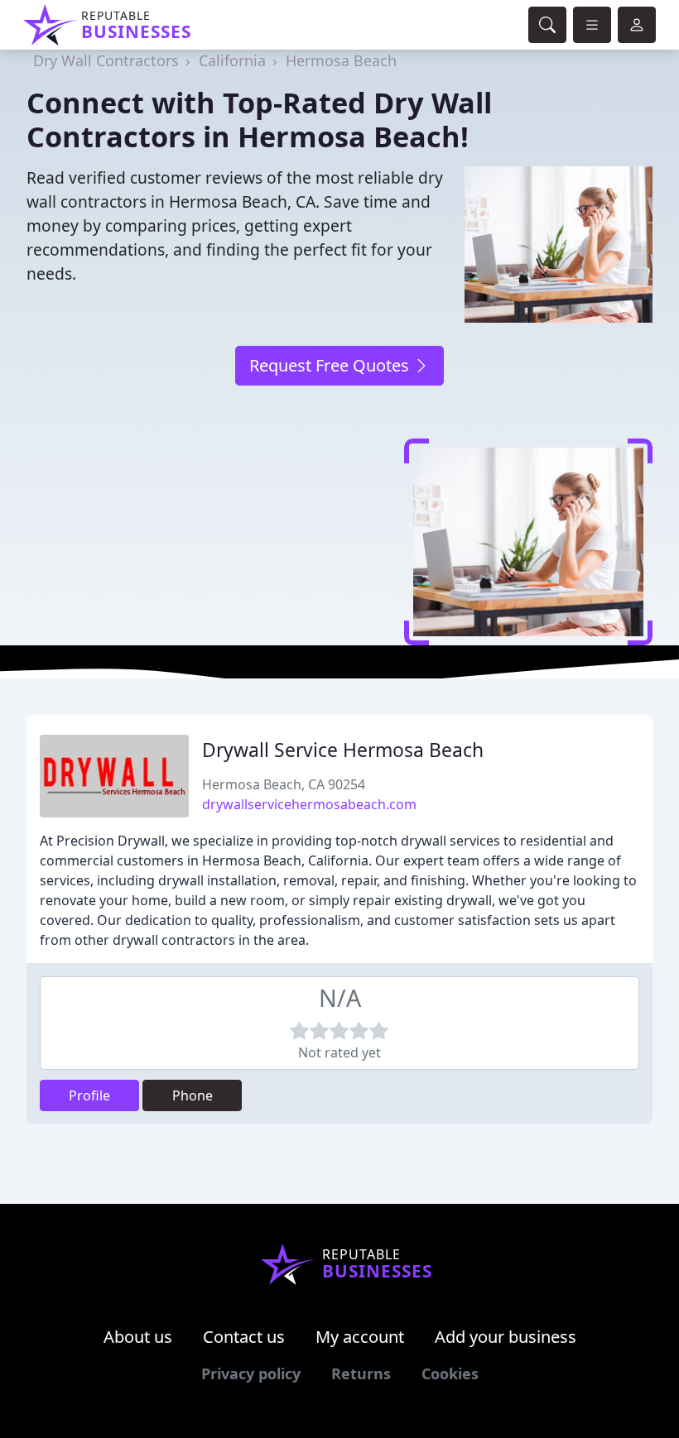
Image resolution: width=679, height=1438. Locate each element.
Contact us (244, 1336)
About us (138, 1336)
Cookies (450, 1373)
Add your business (505, 1336)
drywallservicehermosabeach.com (309, 804)
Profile (89, 1095)
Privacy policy (251, 1373)
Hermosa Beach (341, 60)
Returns (361, 1373)
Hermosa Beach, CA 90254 (283, 784)
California (232, 60)
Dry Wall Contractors (106, 60)
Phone (192, 1095)
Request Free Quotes (331, 365)
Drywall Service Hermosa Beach (343, 750)
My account (359, 1336)
